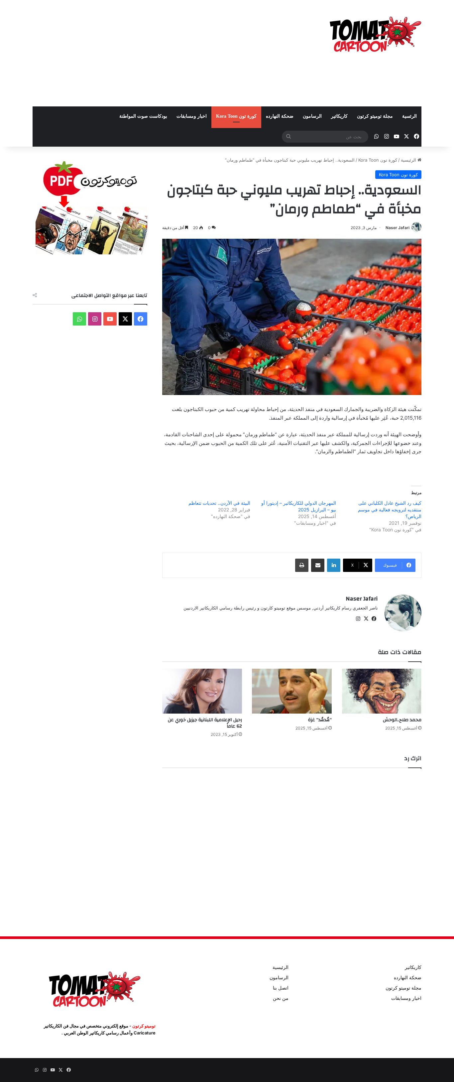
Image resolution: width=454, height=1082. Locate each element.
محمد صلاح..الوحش (402, 720)
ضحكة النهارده (279, 116)
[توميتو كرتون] (374, 33)
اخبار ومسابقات (191, 116)
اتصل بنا (280, 988)
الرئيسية (409, 160)
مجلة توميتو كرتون (375, 116)
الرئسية (409, 116)
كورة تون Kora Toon (236, 116)
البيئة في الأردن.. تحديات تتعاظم (219, 503)
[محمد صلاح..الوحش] (381, 691)
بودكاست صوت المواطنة (143, 116)
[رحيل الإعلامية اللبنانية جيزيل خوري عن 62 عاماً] (202, 691)
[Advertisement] (160, 53)
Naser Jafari (397, 227)
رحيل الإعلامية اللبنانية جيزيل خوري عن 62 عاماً (205, 723)
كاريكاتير (339, 116)
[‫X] (366, 619)
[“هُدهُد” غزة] (292, 691)
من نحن (280, 998)
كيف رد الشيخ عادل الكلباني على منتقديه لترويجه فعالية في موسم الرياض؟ (389, 509)
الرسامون (312, 116)
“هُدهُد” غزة (320, 720)
